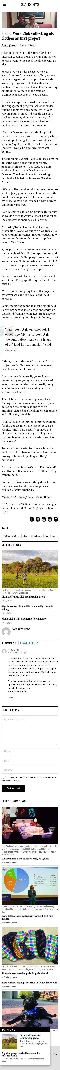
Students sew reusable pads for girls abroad (25, 973)
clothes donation (11, 535)
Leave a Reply (29, 643)
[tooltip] (32, 519)
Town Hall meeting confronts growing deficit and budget (27, 917)
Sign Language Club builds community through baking (27, 608)
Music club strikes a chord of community (24, 618)
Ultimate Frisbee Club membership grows (24, 596)
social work (37, 535)
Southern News (21, 629)
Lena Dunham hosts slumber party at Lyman (25, 858)
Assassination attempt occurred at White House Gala (29, 982)
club (25, 535)
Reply (10, 697)
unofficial (50, 535)
